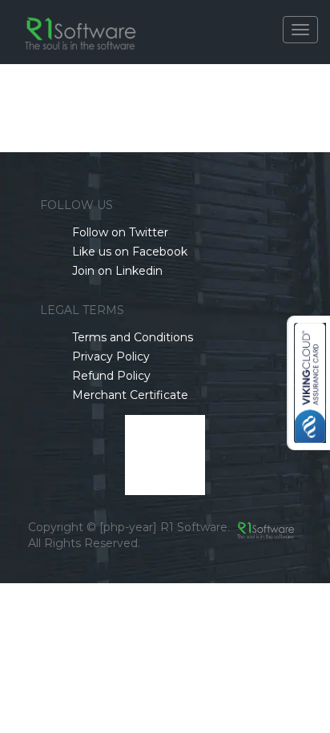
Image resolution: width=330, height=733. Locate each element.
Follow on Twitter (120, 232)
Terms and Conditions (132, 337)
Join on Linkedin (117, 271)
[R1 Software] (81, 20)
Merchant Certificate (130, 395)
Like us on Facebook (129, 251)
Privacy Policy (111, 356)
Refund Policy (111, 376)
